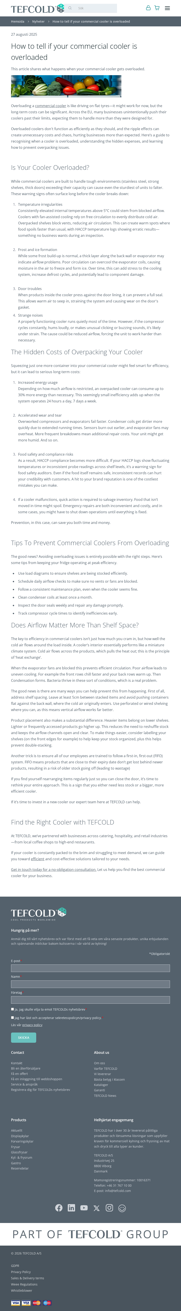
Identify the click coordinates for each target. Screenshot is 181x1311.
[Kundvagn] (157, 8)
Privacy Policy (21, 1272)
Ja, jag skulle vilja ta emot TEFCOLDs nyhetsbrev (51, 1009)
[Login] (148, 8)
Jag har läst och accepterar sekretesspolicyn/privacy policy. (59, 1018)
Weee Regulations (24, 1284)
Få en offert (19, 1074)
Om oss (99, 1063)
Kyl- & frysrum (21, 1157)
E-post (16, 961)
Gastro (16, 1163)
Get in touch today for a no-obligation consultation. (53, 869)
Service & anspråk (24, 1084)
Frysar (15, 1147)
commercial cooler (50, 105)
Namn (16, 976)
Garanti (99, 1090)
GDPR (15, 1266)
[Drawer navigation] (167, 8)
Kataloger (101, 1085)
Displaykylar (20, 1136)
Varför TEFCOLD (105, 1068)
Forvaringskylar (22, 1141)
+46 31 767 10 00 (119, 1185)
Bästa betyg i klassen (109, 1079)
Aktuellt (16, 1130)
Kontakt (16, 1063)
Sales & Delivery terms (27, 1278)
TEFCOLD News (105, 1095)
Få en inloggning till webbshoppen (36, 1079)
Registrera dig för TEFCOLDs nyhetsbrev (40, 1090)
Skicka (23, 1037)
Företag (17, 992)
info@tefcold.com (118, 1191)
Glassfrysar (19, 1152)
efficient (37, 858)
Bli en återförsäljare (25, 1068)
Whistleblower (21, 1290)
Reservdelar (20, 1168)
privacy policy (32, 1025)
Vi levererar (102, 1074)
